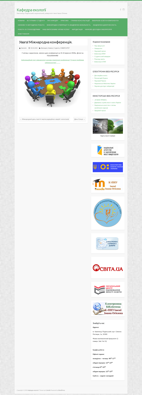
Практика (64, 21)
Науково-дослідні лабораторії (104, 86)
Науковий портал (100, 51)
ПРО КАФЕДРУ (52, 21)
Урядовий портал (100, 110)
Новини (50, 48)
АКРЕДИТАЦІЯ (77, 29)
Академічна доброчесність (104, 25)
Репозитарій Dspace (101, 78)
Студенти (56, 48)
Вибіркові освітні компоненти (105, 21)
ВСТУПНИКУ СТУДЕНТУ (36, 21)
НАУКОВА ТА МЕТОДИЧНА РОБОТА (31, 25)
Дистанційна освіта (100, 75)
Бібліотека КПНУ (100, 54)
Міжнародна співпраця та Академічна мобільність (69, 25)
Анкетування (23, 34)
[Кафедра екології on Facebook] (120, 9)
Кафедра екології (31, 10)
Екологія (24, 48)
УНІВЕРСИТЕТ (65, 48)
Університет (98, 48)
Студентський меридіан (102, 56)
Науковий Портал (100, 81)
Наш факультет (99, 46)
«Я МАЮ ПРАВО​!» (100, 100)
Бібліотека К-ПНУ (100, 62)
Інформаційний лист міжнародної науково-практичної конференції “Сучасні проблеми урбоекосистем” (52, 61)
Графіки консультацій (80, 21)
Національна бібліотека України (104, 83)
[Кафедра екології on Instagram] (123, 9)
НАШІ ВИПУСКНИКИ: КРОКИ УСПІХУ (55, 29)
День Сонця (79, 119)
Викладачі (44, 48)
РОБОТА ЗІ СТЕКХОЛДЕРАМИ (29, 29)
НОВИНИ (21, 21)
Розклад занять (99, 59)
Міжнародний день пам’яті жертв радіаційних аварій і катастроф (44, 119)
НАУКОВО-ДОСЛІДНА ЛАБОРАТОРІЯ (98, 29)
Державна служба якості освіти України (107, 102)
